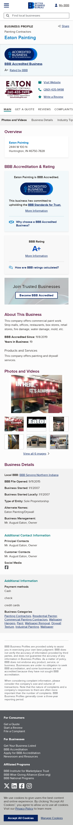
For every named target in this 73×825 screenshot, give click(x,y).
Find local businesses (26, 15)
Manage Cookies (52, 818)
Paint (20, 623)
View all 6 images (34, 453)
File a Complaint (14, 731)
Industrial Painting (27, 627)
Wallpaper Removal (37, 623)
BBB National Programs (19, 778)
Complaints (63, 109)
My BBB (64, 5)
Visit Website (52, 82)
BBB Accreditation (16, 749)
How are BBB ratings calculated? (37, 267)
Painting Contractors (17, 616)
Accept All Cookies (21, 818)
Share (65, 26)
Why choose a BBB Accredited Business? (36, 223)
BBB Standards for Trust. (44, 205)
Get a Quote (24, 109)
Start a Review (13, 728)
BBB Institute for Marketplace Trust (26, 771)
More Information (36, 210)
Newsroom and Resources (21, 756)
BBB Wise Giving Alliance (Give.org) (27, 774)
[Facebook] (6, 567)
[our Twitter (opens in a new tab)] (7, 788)
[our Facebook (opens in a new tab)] (22, 788)
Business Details (42, 120)
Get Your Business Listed (20, 746)
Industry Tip (65, 120)
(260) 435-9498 (54, 89)
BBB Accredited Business (23, 64)
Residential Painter (45, 616)
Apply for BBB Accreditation (22, 753)
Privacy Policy (24, 808)
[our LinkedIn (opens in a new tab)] (14, 788)
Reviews (44, 109)
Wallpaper (46, 627)
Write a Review (53, 97)
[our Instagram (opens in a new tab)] (29, 788)
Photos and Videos (14, 120)
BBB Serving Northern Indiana (38, 475)
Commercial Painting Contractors (26, 619)
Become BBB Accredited (36, 295)
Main (7, 109)
